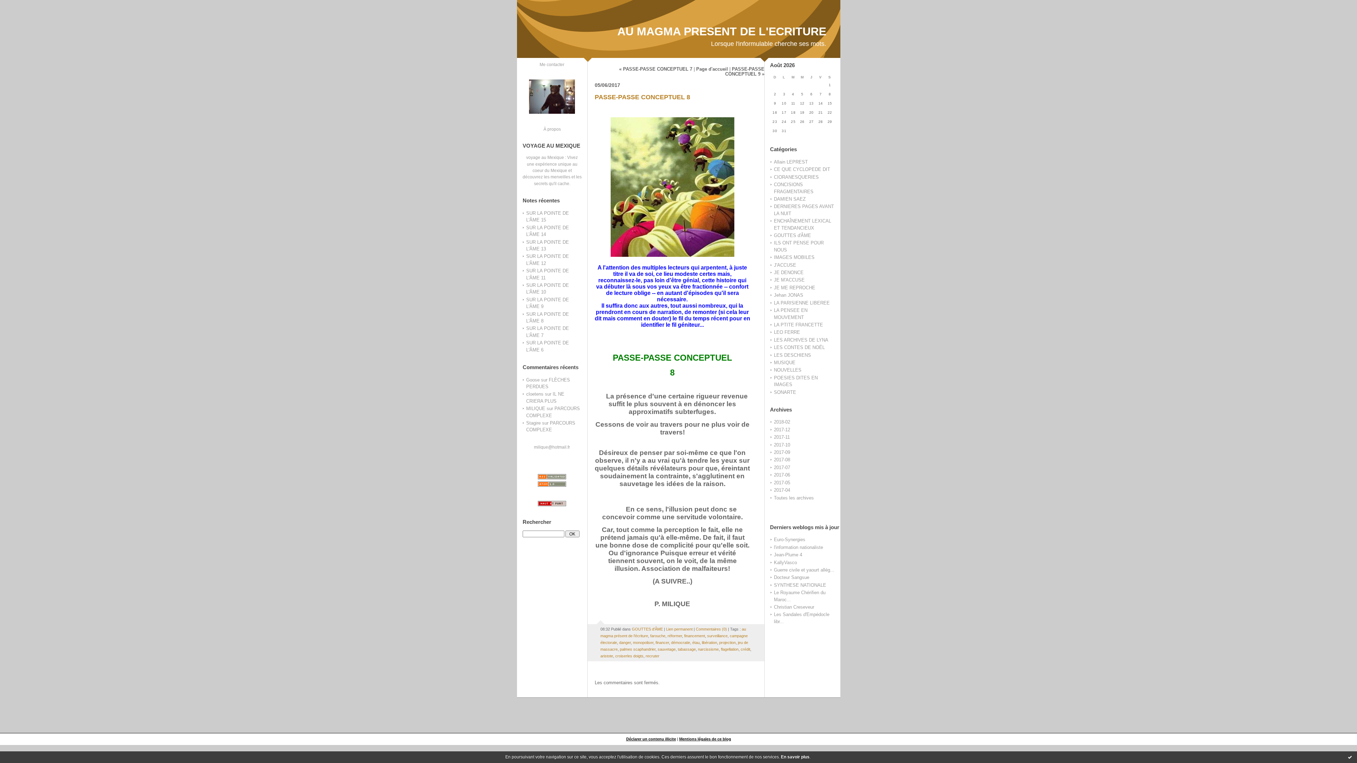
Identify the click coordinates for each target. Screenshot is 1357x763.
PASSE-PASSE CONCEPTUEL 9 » (744, 72)
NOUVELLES (787, 370)
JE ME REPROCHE (794, 287)
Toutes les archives (794, 498)
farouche (657, 636)
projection (727, 642)
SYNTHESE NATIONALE (800, 585)
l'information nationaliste (798, 547)
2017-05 (782, 482)
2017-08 (782, 459)
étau (696, 642)
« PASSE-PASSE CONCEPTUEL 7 (655, 69)
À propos (552, 129)
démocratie (680, 642)
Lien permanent (679, 629)
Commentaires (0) (711, 629)
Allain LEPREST (791, 162)
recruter (652, 656)
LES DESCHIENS (792, 355)
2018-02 (782, 422)
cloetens (535, 394)
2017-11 (782, 437)
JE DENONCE (789, 272)
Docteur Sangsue (791, 577)
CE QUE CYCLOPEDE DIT (802, 169)
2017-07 (782, 467)
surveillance (717, 636)
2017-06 (782, 475)
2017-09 (782, 452)
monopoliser (643, 642)
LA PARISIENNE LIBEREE (802, 303)
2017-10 (782, 445)
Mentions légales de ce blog (705, 739)
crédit (745, 649)
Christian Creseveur (794, 607)
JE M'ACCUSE (789, 280)
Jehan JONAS (788, 295)
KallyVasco (785, 562)
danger (625, 642)
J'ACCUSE (785, 265)
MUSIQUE (784, 362)
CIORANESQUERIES (796, 177)
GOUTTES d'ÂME (792, 235)
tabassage (687, 649)
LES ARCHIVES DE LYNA (801, 340)
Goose (533, 380)
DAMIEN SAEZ (790, 199)
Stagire (533, 423)
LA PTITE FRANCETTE (798, 324)
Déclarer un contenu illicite (651, 739)
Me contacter (552, 64)
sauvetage (667, 649)
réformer (675, 636)
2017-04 (782, 490)
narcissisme (708, 649)
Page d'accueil (712, 69)
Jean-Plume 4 (788, 554)
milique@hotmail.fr (552, 447)
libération (709, 642)
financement (694, 636)
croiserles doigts (629, 656)
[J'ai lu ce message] (1350, 757)
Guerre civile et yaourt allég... (804, 570)
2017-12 (782, 429)
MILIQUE (535, 408)
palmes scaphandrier (638, 649)
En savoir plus (795, 757)
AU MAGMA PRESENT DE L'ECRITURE (721, 31)
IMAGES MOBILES (794, 257)
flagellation (730, 649)
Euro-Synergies (789, 539)
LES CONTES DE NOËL (799, 347)
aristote (606, 656)
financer (662, 642)
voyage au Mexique (545, 157)
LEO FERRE (787, 332)
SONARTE (785, 392)
